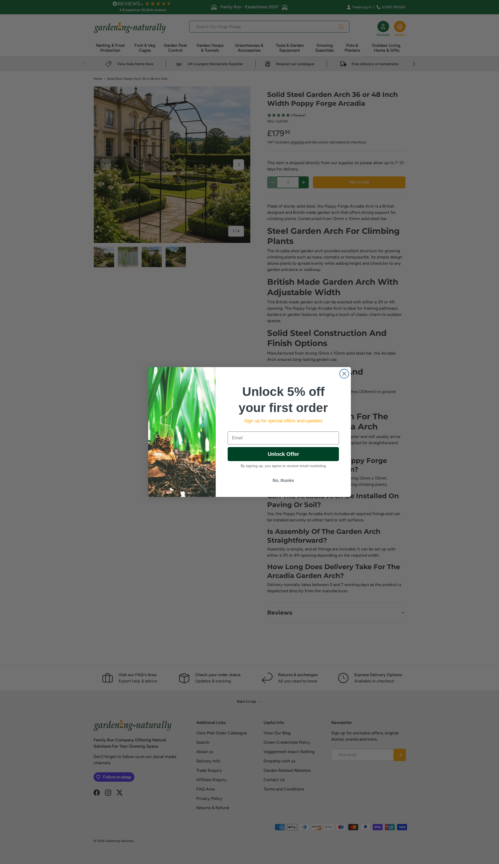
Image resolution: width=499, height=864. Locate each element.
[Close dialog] (344, 373)
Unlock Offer (283, 454)
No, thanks (283, 480)
